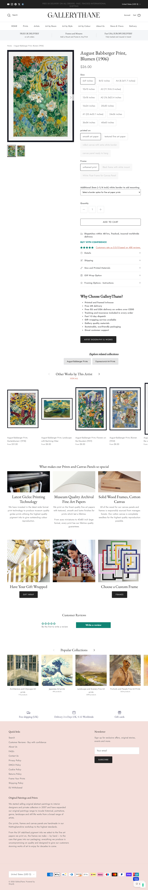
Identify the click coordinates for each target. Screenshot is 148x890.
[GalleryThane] (74, 15)
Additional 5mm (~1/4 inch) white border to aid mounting (109, 187)
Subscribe (103, 759)
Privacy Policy (15, 760)
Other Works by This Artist (74, 374)
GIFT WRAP (28, 594)
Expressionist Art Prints (105, 361)
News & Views (116, 26)
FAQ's (11, 751)
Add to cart (110, 222)
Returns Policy (15, 774)
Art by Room (50, 26)
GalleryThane (20, 881)
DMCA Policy (15, 764)
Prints (25, 26)
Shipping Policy (16, 783)
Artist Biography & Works (98, 339)
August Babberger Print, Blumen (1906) (29, 45)
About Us (100, 26)
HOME (14, 26)
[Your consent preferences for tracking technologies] (143, 885)
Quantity (84, 203)
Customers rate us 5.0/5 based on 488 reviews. (118, 247)
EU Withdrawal (15, 787)
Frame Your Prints (17, 778)
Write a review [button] (93, 625)
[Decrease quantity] (83, 209)
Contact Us (13, 755)
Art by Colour (84, 26)
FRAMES (119, 594)
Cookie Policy (15, 769)
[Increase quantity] (100, 209)
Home (9, 45)
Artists (36, 26)
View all (74, 378)
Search (12, 737)
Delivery (133, 26)
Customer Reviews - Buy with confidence (27, 742)
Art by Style (67, 26)
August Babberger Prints (77, 361)
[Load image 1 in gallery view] (40, 96)
